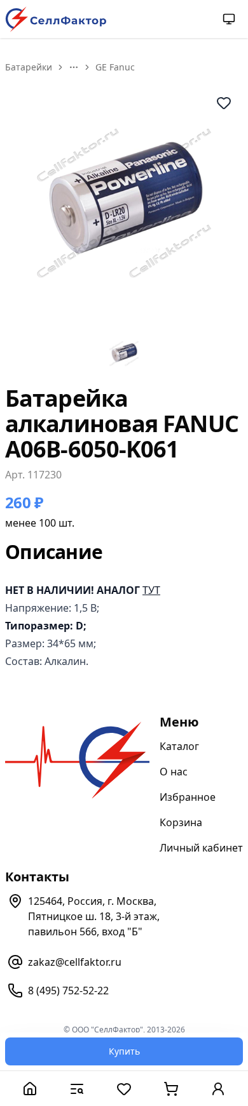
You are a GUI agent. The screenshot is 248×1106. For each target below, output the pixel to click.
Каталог (179, 746)
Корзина (181, 822)
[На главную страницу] (56, 19)
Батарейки (28, 67)
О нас (174, 772)
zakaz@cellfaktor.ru (74, 962)
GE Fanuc (115, 67)
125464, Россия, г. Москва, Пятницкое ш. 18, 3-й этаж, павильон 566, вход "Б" (94, 916)
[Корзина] (171, 1088)
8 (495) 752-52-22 (68, 990)
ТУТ (151, 590)
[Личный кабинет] (218, 1088)
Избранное (188, 797)
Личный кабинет (201, 848)
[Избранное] (124, 1088)
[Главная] (30, 1088)
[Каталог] (77, 1088)
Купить (124, 1051)
